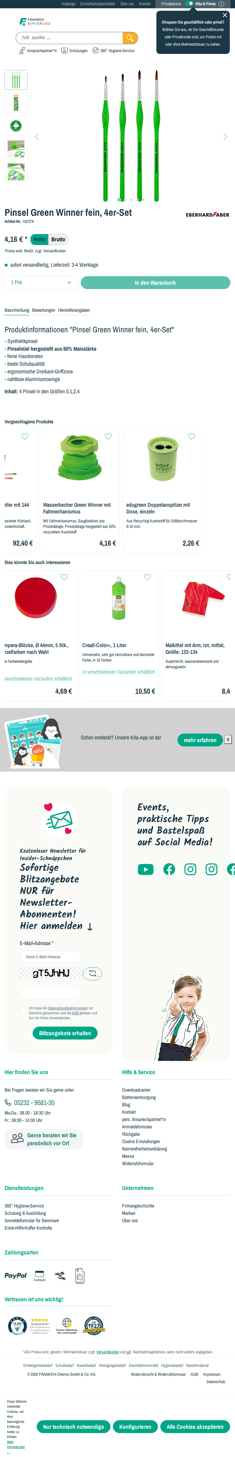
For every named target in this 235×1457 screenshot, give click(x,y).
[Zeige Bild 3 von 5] (131, 200)
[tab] (17, 310)
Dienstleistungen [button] (24, 1188)
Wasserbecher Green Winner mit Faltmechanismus (77, 508)
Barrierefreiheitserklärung (144, 1148)
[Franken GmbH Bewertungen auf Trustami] (58, 1326)
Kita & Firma (205, 3)
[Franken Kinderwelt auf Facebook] (169, 869)
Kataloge (68, 3)
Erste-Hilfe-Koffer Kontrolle (28, 1227)
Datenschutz (216, 1381)
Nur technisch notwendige (73, 1427)
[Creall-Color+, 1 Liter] (118, 598)
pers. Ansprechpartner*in (144, 1119)
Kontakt (145, 3)
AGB (75, 1013)
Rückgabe (131, 1134)
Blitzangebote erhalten (65, 1033)
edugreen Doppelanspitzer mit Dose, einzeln (158, 508)
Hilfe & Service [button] (138, 1072)
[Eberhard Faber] (207, 214)
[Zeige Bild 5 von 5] (143, 200)
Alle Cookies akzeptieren (195, 1427)
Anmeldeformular (137, 1126)
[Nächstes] (225, 136)
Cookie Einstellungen (141, 1141)
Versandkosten (107, 1352)
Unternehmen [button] (138, 1188)
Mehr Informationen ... (16, 1447)
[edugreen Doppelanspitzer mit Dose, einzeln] (162, 457)
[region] (117, 136)
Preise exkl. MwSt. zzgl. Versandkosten (35, 251)
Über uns (127, 3)
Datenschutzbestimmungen (68, 1008)
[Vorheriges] (36, 136)
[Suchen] (130, 38)
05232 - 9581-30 (33, 1102)
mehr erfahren (200, 740)
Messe (128, 1156)
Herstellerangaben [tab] (74, 310)
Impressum (212, 1374)
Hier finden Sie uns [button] (26, 1072)
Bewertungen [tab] (43, 310)
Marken (128, 1213)
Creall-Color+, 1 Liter (104, 645)
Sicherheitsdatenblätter (97, 3)
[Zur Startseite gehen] (35, 21)
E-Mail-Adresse (37, 943)
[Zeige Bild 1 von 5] (119, 200)
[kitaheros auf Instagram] (211, 870)
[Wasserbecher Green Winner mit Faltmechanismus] (79, 457)
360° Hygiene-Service (24, 1205)
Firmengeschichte (138, 1205)
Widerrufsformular (138, 1163)
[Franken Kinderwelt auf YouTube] (146, 870)
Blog (126, 1104)
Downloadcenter (136, 1089)
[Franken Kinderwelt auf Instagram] (190, 870)
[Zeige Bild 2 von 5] (125, 200)
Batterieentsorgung (139, 1097)
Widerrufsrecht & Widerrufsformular (158, 1374)
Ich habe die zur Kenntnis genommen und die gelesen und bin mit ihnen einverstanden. (63, 1013)
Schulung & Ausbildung (25, 1213)
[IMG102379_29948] (131, 136)
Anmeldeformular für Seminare (32, 1220)
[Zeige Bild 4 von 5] (137, 200)
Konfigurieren (135, 1427)
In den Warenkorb (155, 283)
